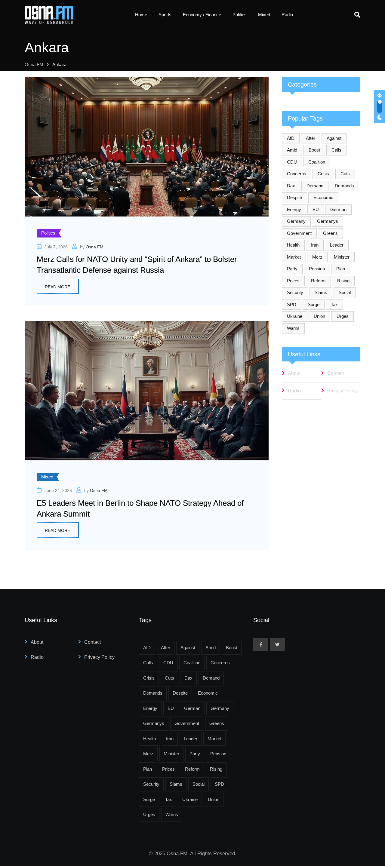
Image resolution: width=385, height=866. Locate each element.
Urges (343, 316)
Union (319, 316)
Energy (294, 209)
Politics (240, 14)
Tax (334, 304)
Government (299, 233)
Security (295, 292)
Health (293, 244)
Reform (318, 280)
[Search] (357, 14)
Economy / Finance (202, 14)
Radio (287, 14)
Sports (165, 14)
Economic (323, 197)
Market (294, 256)
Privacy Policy (342, 390)
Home (141, 14)
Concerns (296, 173)
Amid (292, 149)
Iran (315, 244)
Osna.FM (94, 246)
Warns (293, 328)
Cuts (345, 173)
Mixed (264, 14)
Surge (313, 304)
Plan (340, 268)
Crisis (323, 173)
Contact (335, 373)
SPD (291, 304)
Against (334, 138)
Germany (296, 221)
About (294, 373)
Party (292, 268)
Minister (342, 256)
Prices (293, 280)
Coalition (316, 161)
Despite (294, 197)
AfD (290, 138)
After (310, 138)
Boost (314, 149)
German (338, 209)
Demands (344, 185)
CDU (292, 161)
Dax (291, 185)
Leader (336, 244)
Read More (57, 286)
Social (345, 292)
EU (316, 209)
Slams (321, 292)
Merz (317, 256)
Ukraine (294, 316)
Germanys (327, 221)
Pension (317, 268)
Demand (314, 185)
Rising (343, 280)
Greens (330, 233)
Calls (336, 149)
